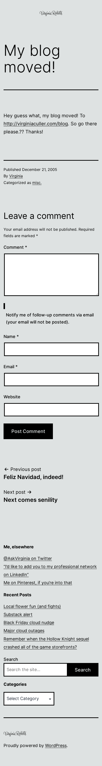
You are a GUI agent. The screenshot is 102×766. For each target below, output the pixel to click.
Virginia (16, 176)
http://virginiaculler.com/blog (36, 124)
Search (11, 659)
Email (11, 366)
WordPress (56, 745)
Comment (15, 247)
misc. (37, 182)
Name (11, 336)
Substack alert (18, 614)
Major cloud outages (24, 630)
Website (12, 396)
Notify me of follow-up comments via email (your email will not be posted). (50, 318)
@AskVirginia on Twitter (28, 558)
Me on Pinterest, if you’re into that (38, 582)
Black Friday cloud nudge (29, 622)
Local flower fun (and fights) (32, 606)
